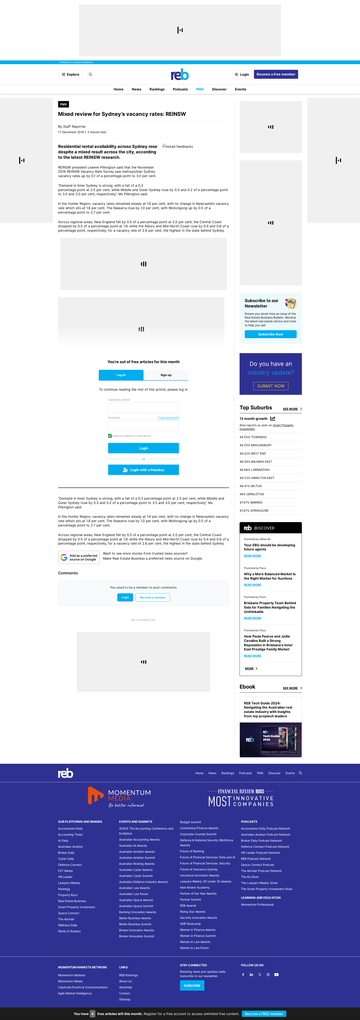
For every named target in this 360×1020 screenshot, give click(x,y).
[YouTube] (276, 974)
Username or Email (119, 399)
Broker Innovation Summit (136, 936)
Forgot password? (168, 417)
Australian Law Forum (133, 894)
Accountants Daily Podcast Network (265, 828)
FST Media (65, 870)
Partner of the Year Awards (198, 893)
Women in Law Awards (195, 942)
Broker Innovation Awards (136, 930)
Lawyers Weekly (69, 883)
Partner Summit (190, 899)
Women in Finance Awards (197, 929)
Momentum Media (70, 981)
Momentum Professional (257, 904)
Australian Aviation (70, 846)
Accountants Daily (70, 828)
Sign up (166, 375)
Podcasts (180, 89)
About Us (125, 981)
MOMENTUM (83, 62)
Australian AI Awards (133, 845)
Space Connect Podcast (257, 864)
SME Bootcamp (190, 923)
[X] (260, 974)
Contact (124, 993)
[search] (300, 772)
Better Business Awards (135, 918)
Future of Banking (192, 851)
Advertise (125, 987)
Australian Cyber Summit (136, 876)
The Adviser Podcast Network (261, 870)
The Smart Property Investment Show (266, 889)
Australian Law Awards (134, 888)
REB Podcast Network (256, 858)
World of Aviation (69, 931)
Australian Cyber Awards (135, 869)
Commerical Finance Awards (199, 828)
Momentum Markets (71, 975)
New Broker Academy (195, 887)
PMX (200, 89)
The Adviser (66, 919)
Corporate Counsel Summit (198, 834)
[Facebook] (243, 974)
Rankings (157, 89)
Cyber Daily (66, 858)
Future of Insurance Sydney (199, 869)
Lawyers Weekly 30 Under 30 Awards (205, 881)
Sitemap (124, 999)
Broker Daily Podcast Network (261, 840)
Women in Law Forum (194, 948)
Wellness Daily (67, 925)
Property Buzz (68, 895)
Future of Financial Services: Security (205, 863)
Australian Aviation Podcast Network (265, 834)
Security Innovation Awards (198, 917)
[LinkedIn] (251, 974)
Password (114, 417)
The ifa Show (250, 877)
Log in (121, 375)
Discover (219, 89)
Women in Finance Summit (198, 936)
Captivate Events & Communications (83, 987)
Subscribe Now (270, 334)
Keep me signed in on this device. (132, 435)
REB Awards (188, 905)
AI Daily (63, 840)
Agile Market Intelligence (75, 993)
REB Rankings (128, 975)
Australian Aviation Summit (137, 857)
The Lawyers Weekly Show (259, 883)
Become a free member (276, 74)
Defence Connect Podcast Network (265, 846)
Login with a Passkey (147, 470)
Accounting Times (70, 834)
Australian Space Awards (136, 900)
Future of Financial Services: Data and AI (207, 857)
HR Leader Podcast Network (260, 852)
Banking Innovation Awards (137, 912)
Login (244, 74)
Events (240, 89)
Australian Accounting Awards (139, 839)
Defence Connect (70, 864)
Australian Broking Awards (137, 863)
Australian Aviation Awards (137, 851)
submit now (271, 386)
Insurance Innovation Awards (199, 875)
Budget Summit (190, 822)
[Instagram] (268, 974)
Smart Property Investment (76, 907)
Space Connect (68, 913)
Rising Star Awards (192, 911)
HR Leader (65, 877)
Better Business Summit (135, 924)
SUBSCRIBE (192, 985)
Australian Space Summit (136, 906)
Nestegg (64, 889)
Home (119, 89)
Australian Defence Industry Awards (143, 882)
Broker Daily (66, 852)
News (136, 89)
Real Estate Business (72, 901)
